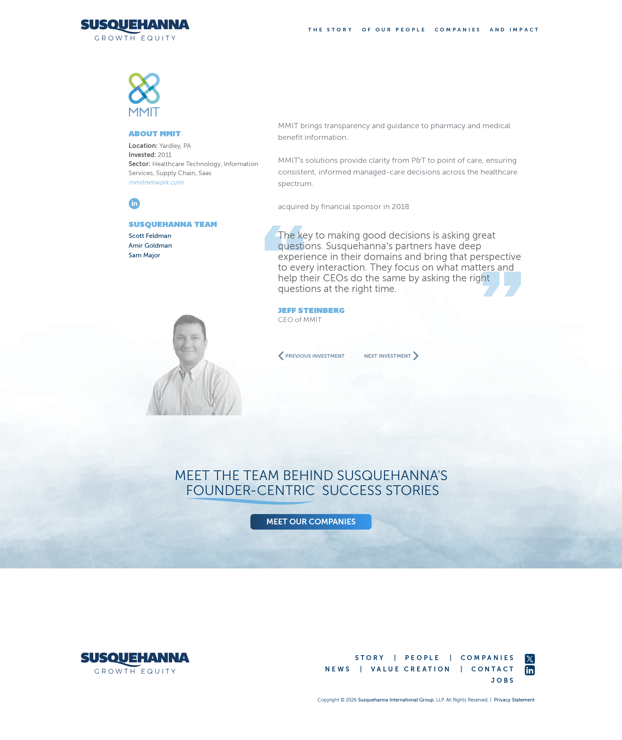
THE (330, 30)
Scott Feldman (150, 236)
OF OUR (394, 30)
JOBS (503, 680)
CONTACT (493, 669)
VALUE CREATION (411, 669)
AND (515, 30)
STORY (370, 658)
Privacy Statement (514, 700)
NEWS (338, 669)
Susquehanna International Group (395, 700)
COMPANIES (488, 658)
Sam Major (144, 255)
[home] (135, 29)
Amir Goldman (150, 245)
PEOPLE (422, 658)
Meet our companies (311, 522)
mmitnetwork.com (156, 182)
